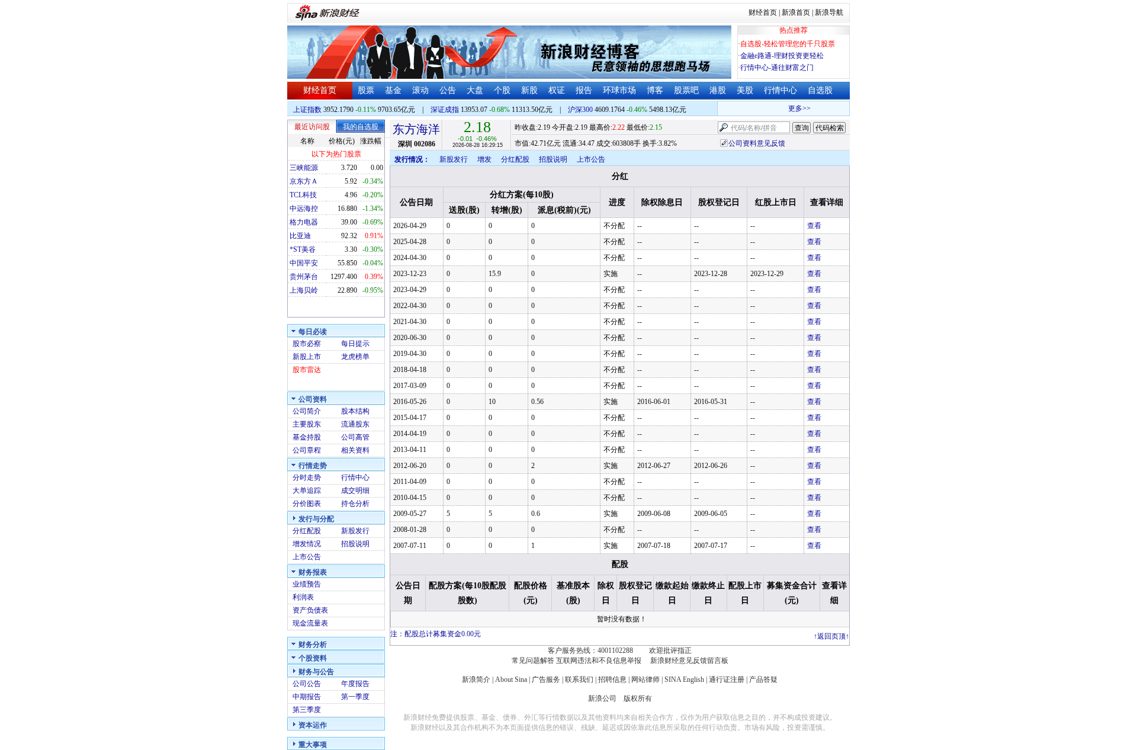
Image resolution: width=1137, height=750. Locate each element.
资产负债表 (310, 610)
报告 (584, 90)
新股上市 (307, 356)
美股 (745, 90)
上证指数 (307, 109)
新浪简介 (476, 679)
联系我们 (579, 679)
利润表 (303, 597)
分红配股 (307, 531)
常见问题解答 (533, 660)
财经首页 (763, 12)
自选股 (820, 90)
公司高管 (355, 437)
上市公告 (307, 557)
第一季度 (355, 697)
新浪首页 (796, 12)
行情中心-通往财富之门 (777, 67)
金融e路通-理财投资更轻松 (782, 56)
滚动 (420, 90)
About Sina (511, 679)
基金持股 (307, 437)
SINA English (684, 679)
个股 (502, 90)
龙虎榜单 (355, 356)
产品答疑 (763, 679)
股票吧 (686, 90)
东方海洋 (416, 129)
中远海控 (304, 208)
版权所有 (638, 698)
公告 (447, 90)
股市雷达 (307, 370)
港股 (717, 90)
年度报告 (355, 684)
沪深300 (580, 109)
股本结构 (355, 411)
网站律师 (645, 679)
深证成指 (445, 109)
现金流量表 (310, 623)
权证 (556, 90)
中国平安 (304, 263)
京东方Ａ (304, 181)
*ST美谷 (303, 249)
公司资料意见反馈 (756, 143)
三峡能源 (304, 168)
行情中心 (780, 90)
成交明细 (355, 490)
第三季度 (307, 710)
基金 (393, 90)
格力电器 (304, 222)
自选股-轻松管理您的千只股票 (787, 44)
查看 (814, 226)
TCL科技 (303, 195)
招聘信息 (612, 679)
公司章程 (307, 450)
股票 (366, 90)
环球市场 (619, 90)
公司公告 (307, 684)
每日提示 (355, 343)
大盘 (475, 90)
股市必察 (307, 343)
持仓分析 (355, 503)
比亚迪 (300, 236)
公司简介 (307, 411)
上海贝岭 (304, 290)
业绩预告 (307, 584)
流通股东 (355, 424)
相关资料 (355, 450)
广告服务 (546, 679)
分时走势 (307, 477)
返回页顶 (831, 636)
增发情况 (307, 544)
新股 (529, 90)
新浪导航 (829, 12)
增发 (484, 159)
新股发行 (355, 531)
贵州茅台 (304, 277)
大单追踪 (307, 490)
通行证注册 (726, 679)
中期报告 (307, 697)
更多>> (794, 108)
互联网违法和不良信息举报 (598, 660)
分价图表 (307, 503)
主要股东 (307, 424)
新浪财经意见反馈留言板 (689, 660)
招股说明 (355, 544)
